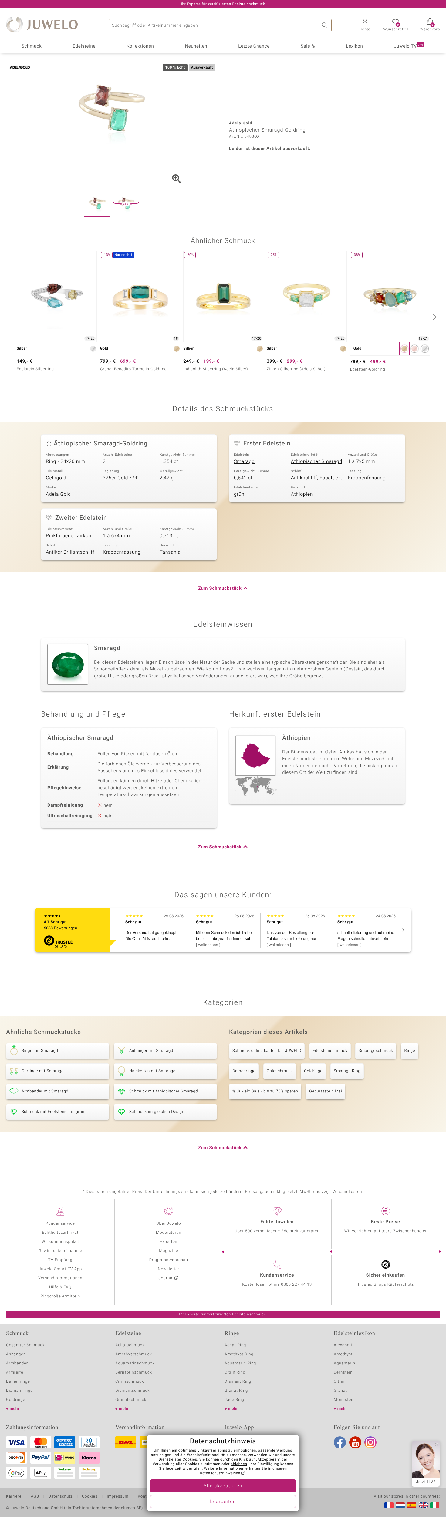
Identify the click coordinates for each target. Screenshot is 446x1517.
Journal (166, 1278)
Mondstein (344, 1400)
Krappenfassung (367, 478)
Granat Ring (236, 1391)
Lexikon (354, 46)
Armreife (14, 1372)
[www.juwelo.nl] (400, 1505)
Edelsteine (84, 46)
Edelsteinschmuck (330, 1051)
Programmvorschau (168, 1260)
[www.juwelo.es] (411, 1505)
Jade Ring (234, 1400)
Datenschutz (61, 1496)
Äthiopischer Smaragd (316, 461)
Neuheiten (196, 46)
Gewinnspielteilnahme (60, 1251)
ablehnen (239, 1464)
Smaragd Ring (347, 1071)
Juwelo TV (409, 46)
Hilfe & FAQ (60, 1287)
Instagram (370, 1442)
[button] (365, 25)
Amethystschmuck (133, 1354)
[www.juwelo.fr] (389, 1505)
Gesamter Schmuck (25, 1345)
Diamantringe (19, 1391)
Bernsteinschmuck (133, 1372)
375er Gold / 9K (121, 478)
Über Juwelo (168, 1224)
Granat (340, 1391)
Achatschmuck (130, 1345)
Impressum (117, 1496)
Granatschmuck (131, 1400)
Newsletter (168, 1269)
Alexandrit (344, 1345)
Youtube (355, 1442)
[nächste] (434, 317)
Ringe (409, 1051)
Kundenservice (60, 1224)
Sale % (308, 46)
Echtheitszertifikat (60, 1233)
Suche (325, 25)
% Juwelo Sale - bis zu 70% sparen (265, 1091)
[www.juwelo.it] (434, 1505)
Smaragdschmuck (376, 1051)
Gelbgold (56, 478)
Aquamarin (344, 1363)
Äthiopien (302, 494)
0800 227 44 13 (296, 1284)
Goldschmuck (280, 1071)
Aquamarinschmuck (135, 1363)
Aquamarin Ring (240, 1363)
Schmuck (32, 46)
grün (239, 494)
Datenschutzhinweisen (220, 1473)
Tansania (170, 552)
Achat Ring (235, 1345)
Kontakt (145, 1496)
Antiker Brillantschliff (70, 552)
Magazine (168, 1251)
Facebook (340, 1442)
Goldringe (313, 1071)
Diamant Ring (238, 1381)
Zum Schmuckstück (220, 588)
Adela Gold (58, 494)
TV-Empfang (60, 1260)
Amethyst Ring (239, 1354)
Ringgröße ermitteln (60, 1296)
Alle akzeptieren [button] (223, 1486)
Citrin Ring (235, 1372)
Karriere (14, 1496)
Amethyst (343, 1354)
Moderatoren (168, 1233)
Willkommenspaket (60, 1242)
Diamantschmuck (132, 1391)
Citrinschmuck (129, 1381)
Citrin (339, 1381)
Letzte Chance (254, 46)
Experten (168, 1242)
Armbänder (17, 1363)
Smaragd (244, 461)
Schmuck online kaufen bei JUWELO (266, 1051)
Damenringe (243, 1071)
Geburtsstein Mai (325, 1091)
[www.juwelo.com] (423, 1505)
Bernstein (343, 1372)
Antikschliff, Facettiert (316, 478)
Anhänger (15, 1354)
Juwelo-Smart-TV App (60, 1269)
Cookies (89, 1496)
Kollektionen (140, 46)
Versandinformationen (60, 1278)
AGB (35, 1496)
